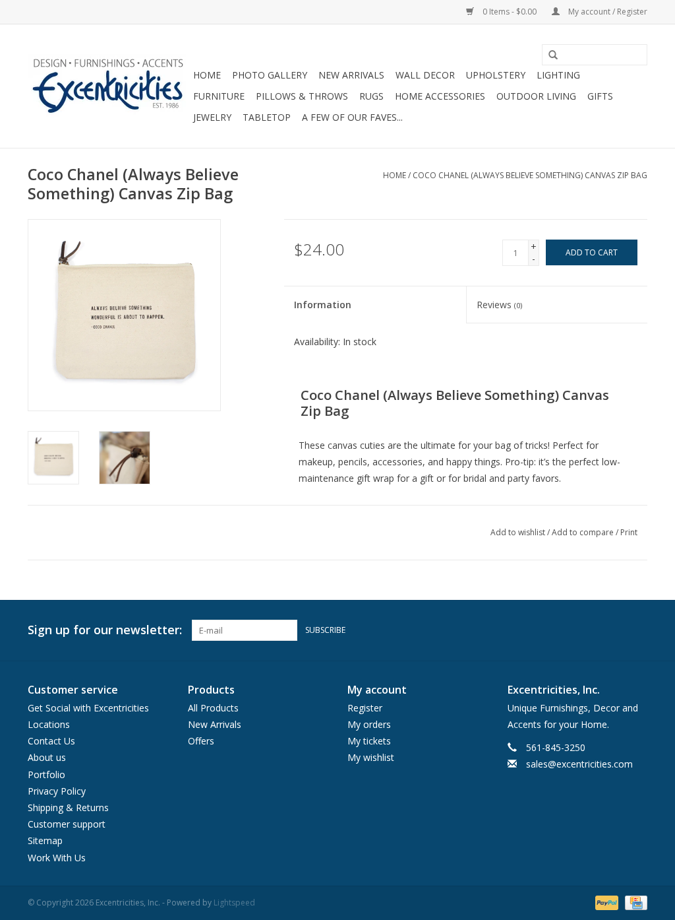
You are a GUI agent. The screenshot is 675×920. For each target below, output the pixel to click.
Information (322, 304)
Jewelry (212, 117)
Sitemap (45, 840)
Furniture (219, 96)
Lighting (558, 75)
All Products (213, 708)
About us (47, 757)
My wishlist (370, 757)
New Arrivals (351, 75)
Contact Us (51, 741)
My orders (369, 724)
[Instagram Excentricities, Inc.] (636, 630)
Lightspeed (234, 902)
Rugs (371, 96)
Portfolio (46, 774)
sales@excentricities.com (579, 764)
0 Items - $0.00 (510, 11)
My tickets (369, 741)
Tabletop (267, 117)
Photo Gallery (269, 75)
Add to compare (584, 532)
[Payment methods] (605, 901)
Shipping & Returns (68, 807)
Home (207, 75)
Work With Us (57, 857)
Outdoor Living (536, 96)
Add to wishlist (517, 532)
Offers (201, 741)
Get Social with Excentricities (88, 708)
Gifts (600, 96)
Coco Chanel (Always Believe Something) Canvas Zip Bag (530, 175)
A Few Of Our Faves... (352, 117)
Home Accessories (440, 96)
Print (628, 532)
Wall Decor (425, 75)
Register (364, 708)
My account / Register (606, 11)
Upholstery (495, 75)
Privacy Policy (57, 791)
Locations (49, 724)
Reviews (499, 304)
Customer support (66, 824)
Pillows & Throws (302, 96)
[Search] (548, 55)
